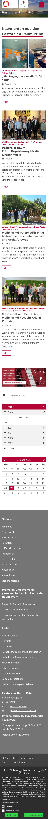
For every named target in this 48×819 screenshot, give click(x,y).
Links (5, 628)
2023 (10, 438)
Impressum (6, 799)
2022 (10, 443)
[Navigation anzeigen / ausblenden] (41, 4)
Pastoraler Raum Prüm (18, 693)
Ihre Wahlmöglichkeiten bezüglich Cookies (24, 772)
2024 (10, 432)
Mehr (6, 101)
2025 (10, 427)
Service (7, 519)
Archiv (11, 406)
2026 (10, 411)
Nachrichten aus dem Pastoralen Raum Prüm (22, 31)
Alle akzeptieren (34, 815)
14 (30, 478)
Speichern (12, 815)
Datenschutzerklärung (35, 796)
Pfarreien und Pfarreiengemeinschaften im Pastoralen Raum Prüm (23, 593)
